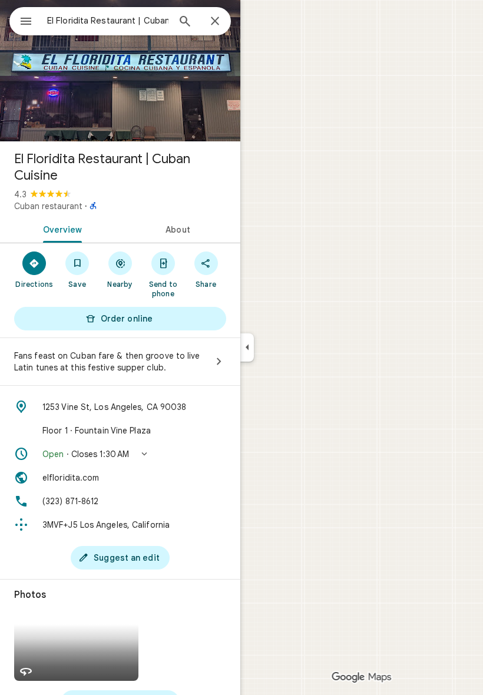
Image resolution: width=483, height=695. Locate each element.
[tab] (60, 228)
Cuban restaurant (48, 206)
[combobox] (107, 21)
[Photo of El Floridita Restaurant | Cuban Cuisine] (120, 70)
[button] (120, 454)
